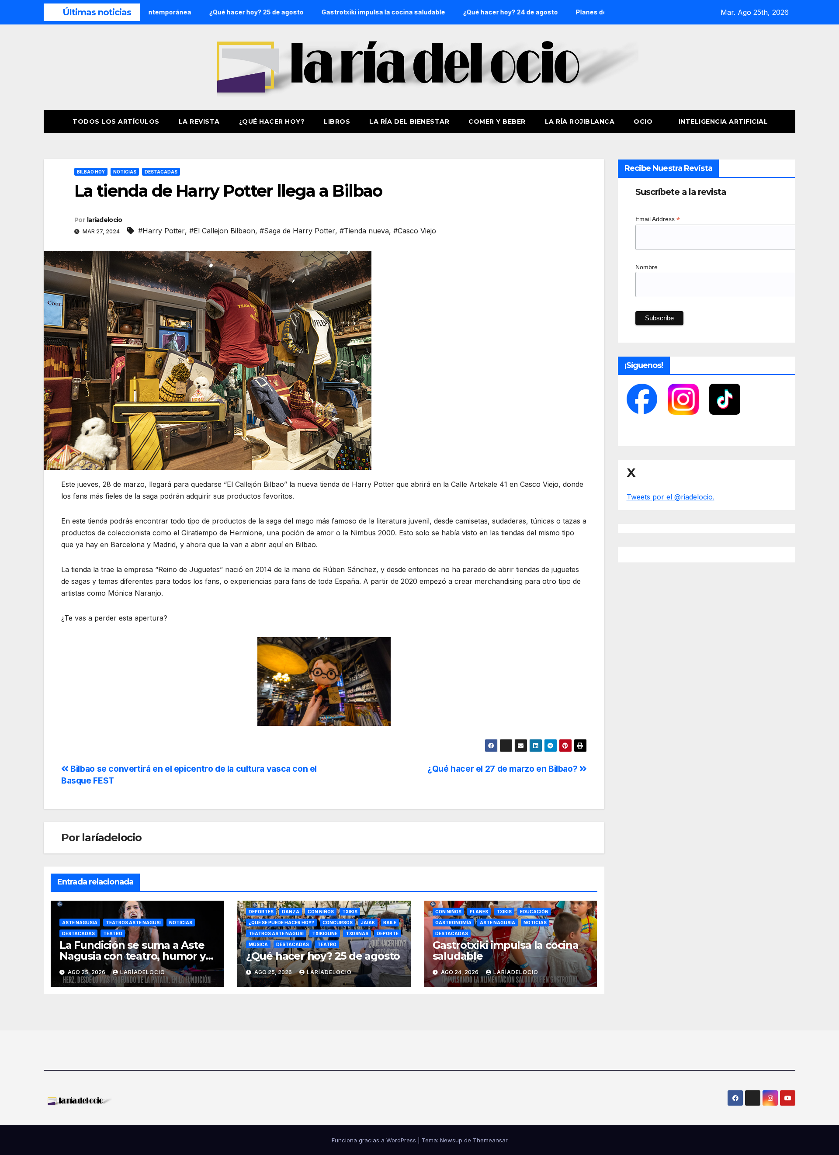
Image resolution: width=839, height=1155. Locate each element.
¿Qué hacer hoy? (272, 121)
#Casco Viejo (414, 230)
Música (258, 944)
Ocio (644, 121)
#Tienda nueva (364, 230)
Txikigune (324, 933)
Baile (389, 922)
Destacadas (161, 171)
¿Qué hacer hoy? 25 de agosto (323, 956)
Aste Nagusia (79, 922)
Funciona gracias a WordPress (375, 1140)
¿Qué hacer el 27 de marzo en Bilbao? (503, 768)
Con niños (321, 911)
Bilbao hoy (91, 171)
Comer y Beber (497, 121)
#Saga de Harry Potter (297, 230)
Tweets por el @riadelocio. (670, 497)
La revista (199, 121)
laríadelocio (104, 220)
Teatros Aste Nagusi (133, 922)
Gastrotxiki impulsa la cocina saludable (506, 950)
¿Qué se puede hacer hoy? (281, 922)
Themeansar (490, 1140)
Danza (290, 911)
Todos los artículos (116, 121)
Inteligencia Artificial (723, 121)
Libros (337, 121)
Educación (534, 911)
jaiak (368, 922)
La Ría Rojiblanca (580, 121)
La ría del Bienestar (409, 121)
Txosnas (357, 933)
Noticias (124, 171)
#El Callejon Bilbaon (222, 230)
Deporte (388, 933)
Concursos (337, 922)
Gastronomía (453, 922)
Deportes (261, 911)
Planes (479, 911)
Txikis (349, 911)
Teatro (112, 933)
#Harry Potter (161, 230)
